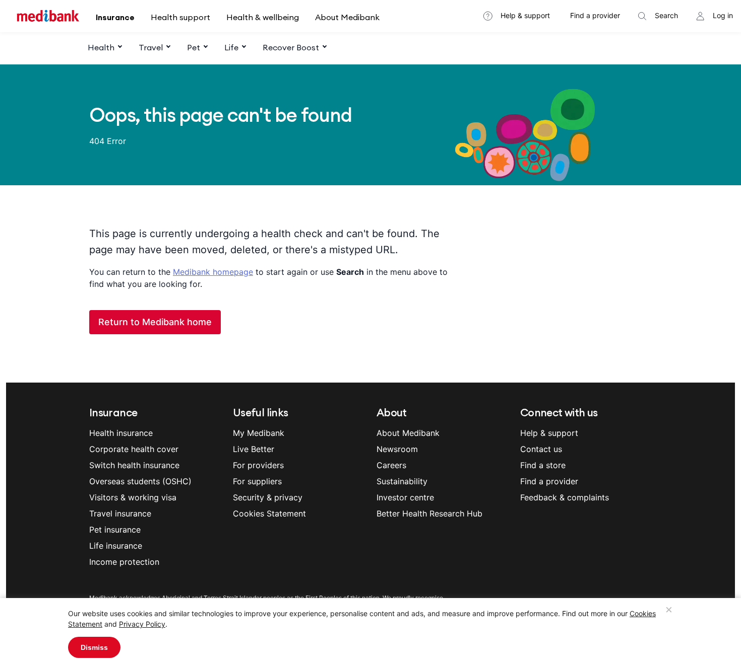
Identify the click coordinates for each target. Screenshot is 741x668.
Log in (723, 15)
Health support (180, 17)
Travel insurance (120, 513)
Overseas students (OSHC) (140, 481)
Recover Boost (291, 47)
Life (231, 47)
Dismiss (94, 647)
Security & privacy (267, 497)
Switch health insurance (134, 465)
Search (666, 15)
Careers (391, 465)
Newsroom (397, 449)
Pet (193, 47)
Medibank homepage (213, 272)
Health (101, 47)
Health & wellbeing (262, 17)
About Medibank (347, 17)
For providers (258, 465)
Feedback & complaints (564, 497)
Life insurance (115, 546)
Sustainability (402, 481)
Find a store (543, 465)
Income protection (124, 562)
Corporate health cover (133, 449)
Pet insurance (115, 530)
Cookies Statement (269, 513)
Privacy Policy (142, 624)
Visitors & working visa (132, 497)
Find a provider (595, 15)
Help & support (525, 15)
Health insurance (121, 433)
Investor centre (405, 497)
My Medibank (258, 433)
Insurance (115, 17)
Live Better (253, 449)
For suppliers (257, 481)
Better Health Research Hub (429, 513)
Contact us (541, 449)
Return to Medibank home (155, 322)
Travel (151, 47)
